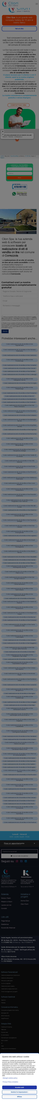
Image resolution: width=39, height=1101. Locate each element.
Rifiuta (19, 1097)
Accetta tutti (19, 1087)
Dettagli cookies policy (10, 1078)
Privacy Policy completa (10, 1082)
